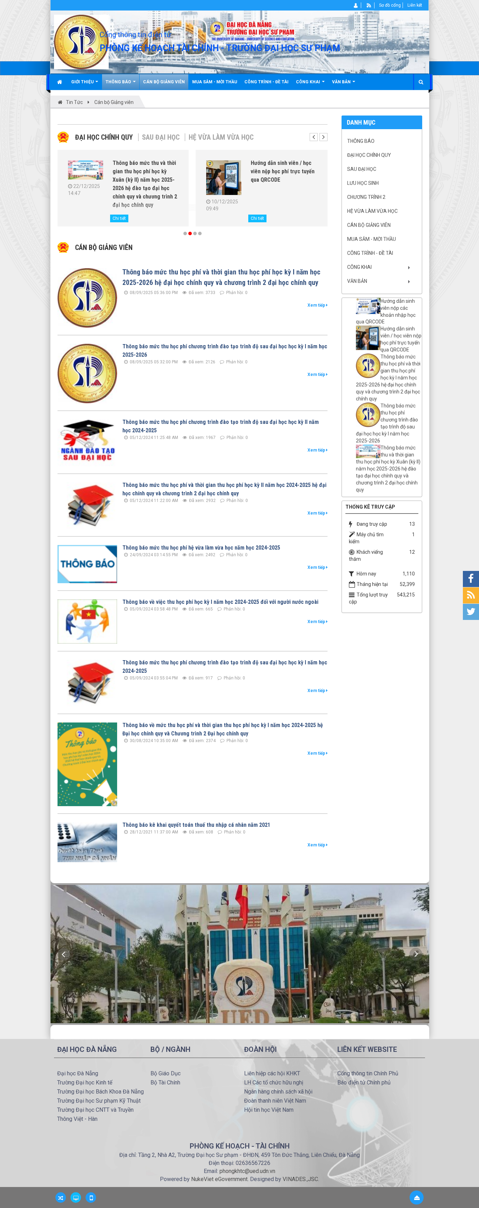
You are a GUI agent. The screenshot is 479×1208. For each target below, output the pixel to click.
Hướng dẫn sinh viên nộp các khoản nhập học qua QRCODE (386, 311)
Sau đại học (161, 137)
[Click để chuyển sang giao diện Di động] (91, 1197)
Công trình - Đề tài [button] (266, 81)
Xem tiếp (317, 305)
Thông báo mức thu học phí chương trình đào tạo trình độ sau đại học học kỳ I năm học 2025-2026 (387, 423)
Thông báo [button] (119, 81)
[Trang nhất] (60, 82)
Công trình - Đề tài (370, 253)
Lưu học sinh (363, 183)
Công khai (359, 267)
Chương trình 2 (366, 197)
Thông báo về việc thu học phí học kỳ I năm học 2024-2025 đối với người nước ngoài (220, 602)
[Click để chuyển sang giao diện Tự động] (60, 1197)
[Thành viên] (356, 5)
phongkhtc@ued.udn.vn (247, 1171)
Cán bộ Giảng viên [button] (164, 81)
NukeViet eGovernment (219, 1179)
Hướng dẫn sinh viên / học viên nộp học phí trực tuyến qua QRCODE (400, 339)
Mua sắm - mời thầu (371, 239)
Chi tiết (119, 218)
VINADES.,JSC (300, 1179)
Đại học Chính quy (104, 137)
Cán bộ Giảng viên (369, 225)
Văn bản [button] (342, 81)
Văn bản (357, 281)
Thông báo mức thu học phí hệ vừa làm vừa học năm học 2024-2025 (201, 547)
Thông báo (361, 141)
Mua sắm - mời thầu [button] (214, 81)
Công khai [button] (308, 81)
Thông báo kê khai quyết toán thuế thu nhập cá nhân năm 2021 (196, 825)
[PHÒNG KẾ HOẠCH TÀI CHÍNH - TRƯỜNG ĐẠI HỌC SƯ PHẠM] (81, 41)
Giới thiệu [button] (83, 81)
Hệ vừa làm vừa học (221, 137)
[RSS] (369, 5)
